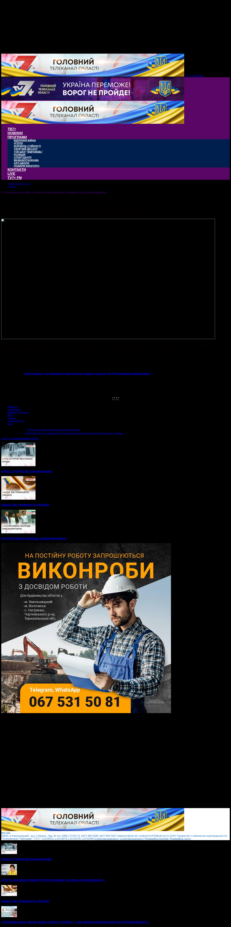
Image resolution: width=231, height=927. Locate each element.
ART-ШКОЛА (21, 163)
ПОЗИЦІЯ (19, 154)
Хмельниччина (16, 421)
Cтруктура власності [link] (106, 838)
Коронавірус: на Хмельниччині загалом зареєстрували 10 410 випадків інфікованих (88, 373)
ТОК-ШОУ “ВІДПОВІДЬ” (28, 152)
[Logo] (92, 99)
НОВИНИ (15, 133)
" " (113, 398)
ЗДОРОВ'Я (12, 187)
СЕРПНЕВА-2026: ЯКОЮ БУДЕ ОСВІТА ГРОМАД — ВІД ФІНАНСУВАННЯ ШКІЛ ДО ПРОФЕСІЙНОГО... (75, 922)
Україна (12, 418)
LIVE (11, 174)
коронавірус (15, 409)
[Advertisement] (95, 761)
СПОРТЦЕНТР (23, 157)
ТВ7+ (12, 129)
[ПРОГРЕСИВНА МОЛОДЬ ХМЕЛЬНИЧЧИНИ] (18, 532)
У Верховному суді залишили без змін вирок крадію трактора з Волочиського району (74, 433)
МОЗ (10, 415)
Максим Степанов (18, 412)
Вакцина (12, 406)
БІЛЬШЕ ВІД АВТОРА (28, 439)
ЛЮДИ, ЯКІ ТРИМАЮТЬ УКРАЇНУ (25, 505)
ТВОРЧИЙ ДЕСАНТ (26, 149)
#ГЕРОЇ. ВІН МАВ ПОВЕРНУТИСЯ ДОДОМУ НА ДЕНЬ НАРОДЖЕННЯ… (53, 880)
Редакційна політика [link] (157, 838)
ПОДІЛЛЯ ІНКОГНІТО (26, 166)
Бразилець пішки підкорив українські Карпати (53, 429)
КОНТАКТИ (17, 169)
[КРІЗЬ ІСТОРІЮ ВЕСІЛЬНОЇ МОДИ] (18, 465)
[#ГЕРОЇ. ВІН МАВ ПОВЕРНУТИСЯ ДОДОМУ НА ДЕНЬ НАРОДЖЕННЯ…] (9, 874)
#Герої (18, 143)
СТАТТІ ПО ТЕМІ (9, 439)
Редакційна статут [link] (180, 838)
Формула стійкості (27, 146)
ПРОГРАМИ (17, 137)
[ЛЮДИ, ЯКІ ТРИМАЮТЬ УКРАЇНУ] (18, 498)
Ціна (10, 423)
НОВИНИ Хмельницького (19, 184)
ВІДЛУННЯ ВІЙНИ (25, 140)
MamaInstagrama (26, 160)
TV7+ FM (15, 178)
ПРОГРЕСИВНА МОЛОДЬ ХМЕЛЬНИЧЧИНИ (33, 538)
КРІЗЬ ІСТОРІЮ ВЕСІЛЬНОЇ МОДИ (26, 471)
